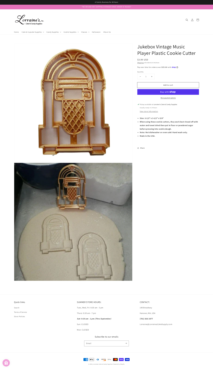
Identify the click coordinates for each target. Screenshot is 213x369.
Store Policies (19, 316)
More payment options (168, 98)
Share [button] (142, 148)
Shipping (140, 63)
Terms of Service (20, 312)
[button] (187, 20)
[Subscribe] (126, 343)
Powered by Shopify (119, 364)
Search (16, 308)
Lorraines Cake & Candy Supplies (103, 364)
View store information (149, 111)
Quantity (140, 72)
